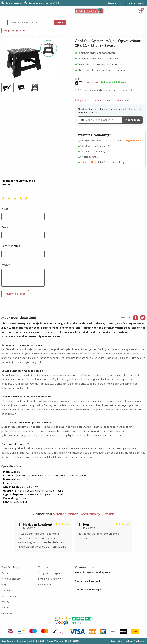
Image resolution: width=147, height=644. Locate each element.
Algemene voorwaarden (14, 596)
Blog (3, 584)
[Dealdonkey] (89, 10)
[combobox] (36, 22)
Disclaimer (7, 590)
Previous (15, 535)
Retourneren (44, 584)
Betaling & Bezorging (49, 578)
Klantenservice (115, 2)
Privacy (5, 601)
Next (132, 535)
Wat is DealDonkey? (11, 578)
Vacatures (6, 613)
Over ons (6, 573)
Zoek (59, 22)
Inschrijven (132, 120)
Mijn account (136, 2)
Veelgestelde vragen (49, 573)
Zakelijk (5, 607)
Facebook (135, 317)
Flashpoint (140, 641)
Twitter (143, 317)
